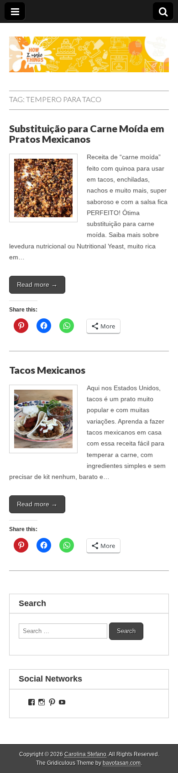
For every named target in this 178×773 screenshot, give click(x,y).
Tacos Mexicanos (47, 370)
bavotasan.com (122, 763)
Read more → (37, 284)
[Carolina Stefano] (89, 47)
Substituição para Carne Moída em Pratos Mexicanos (86, 134)
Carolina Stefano (85, 754)
